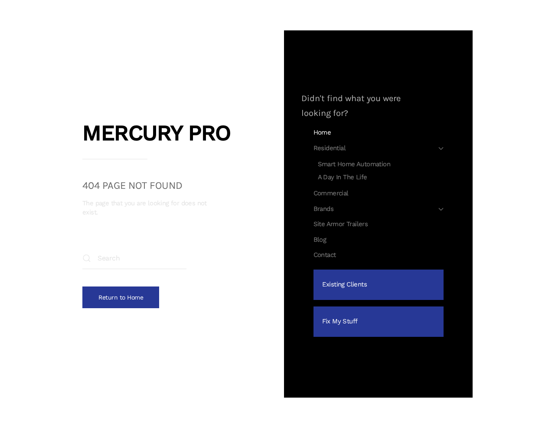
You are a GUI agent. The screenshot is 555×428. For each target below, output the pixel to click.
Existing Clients (344, 284)
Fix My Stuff (340, 321)
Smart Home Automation (354, 164)
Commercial (331, 193)
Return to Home (120, 297)
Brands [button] (323, 209)
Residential (329, 148)
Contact (324, 255)
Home (322, 132)
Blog (319, 240)
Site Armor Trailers (340, 224)
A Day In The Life (342, 177)
